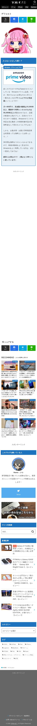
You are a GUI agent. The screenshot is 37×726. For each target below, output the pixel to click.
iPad (26, 7)
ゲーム (13, 7)
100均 (5, 644)
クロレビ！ (14, 723)
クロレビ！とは (27, 720)
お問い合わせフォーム (13, 720)
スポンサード (7, 658)
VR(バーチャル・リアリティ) (12, 655)
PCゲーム (25, 648)
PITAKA (6, 651)
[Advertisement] (19, 255)
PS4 (13, 651)
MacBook (15, 648)
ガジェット (5, 7)
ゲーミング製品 (28, 655)
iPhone (20, 7)
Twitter (18, 494)
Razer (26, 651)
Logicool (6, 648)
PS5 (19, 651)
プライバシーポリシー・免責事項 (19, 716)
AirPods (13, 644)
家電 (16, 658)
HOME (5, 667)
